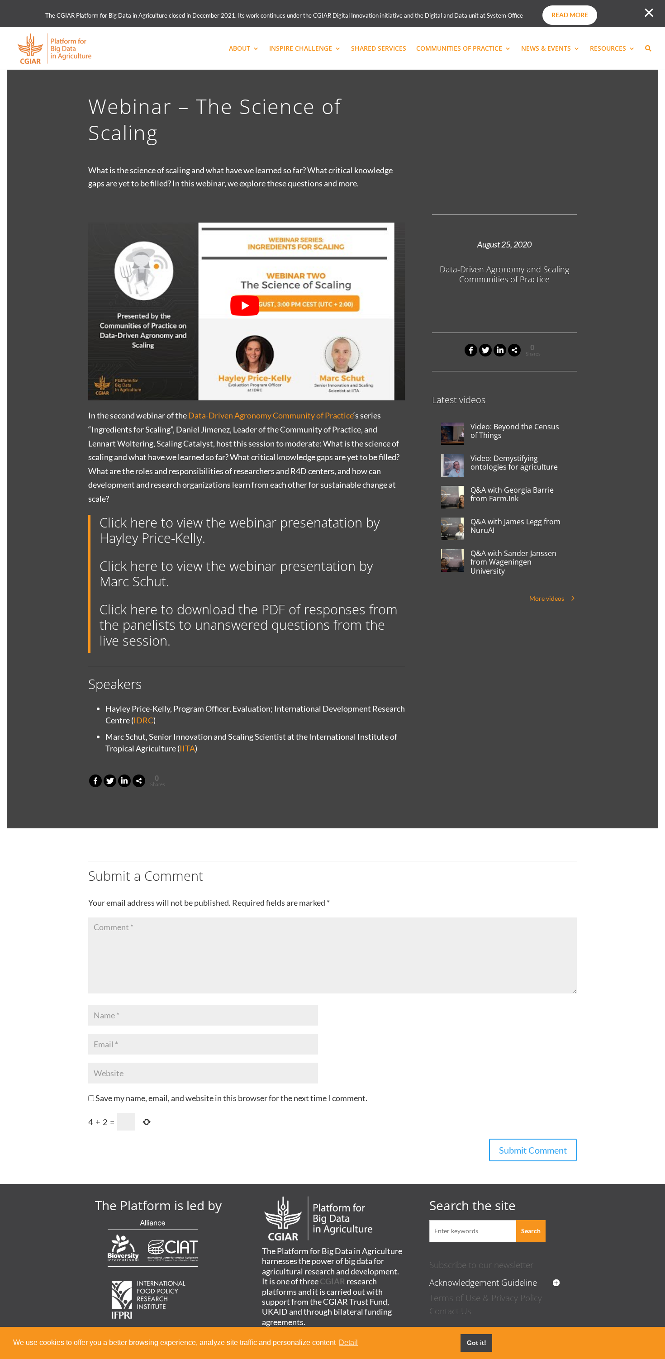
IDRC (143, 720)
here (143, 522)
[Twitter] (485, 350)
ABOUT (239, 48)
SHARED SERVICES (378, 48)
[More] (514, 350)
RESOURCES (608, 48)
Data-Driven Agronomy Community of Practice (270, 415)
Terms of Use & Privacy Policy (485, 1298)
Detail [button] (348, 1342)
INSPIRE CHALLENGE (300, 48)
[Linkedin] (500, 350)
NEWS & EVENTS (546, 48)
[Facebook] (471, 350)
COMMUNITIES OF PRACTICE (459, 48)
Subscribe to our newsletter (481, 1265)
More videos (546, 598)
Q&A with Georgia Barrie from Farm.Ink (512, 494)
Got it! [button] (476, 1342)
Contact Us (450, 1311)
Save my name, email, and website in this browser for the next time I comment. (231, 1098)
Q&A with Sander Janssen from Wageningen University (513, 562)
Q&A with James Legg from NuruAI (515, 526)
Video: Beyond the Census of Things (514, 431)
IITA (187, 748)
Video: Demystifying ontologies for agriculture (514, 462)
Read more (569, 15)
